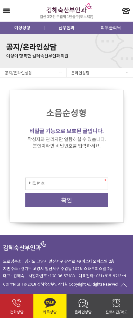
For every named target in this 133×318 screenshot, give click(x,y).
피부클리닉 (111, 28)
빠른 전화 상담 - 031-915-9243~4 (126, 11)
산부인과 (66, 28)
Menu (6, 11)
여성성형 (22, 28)
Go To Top (124, 285)
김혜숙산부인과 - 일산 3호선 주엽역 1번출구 (67, 11)
